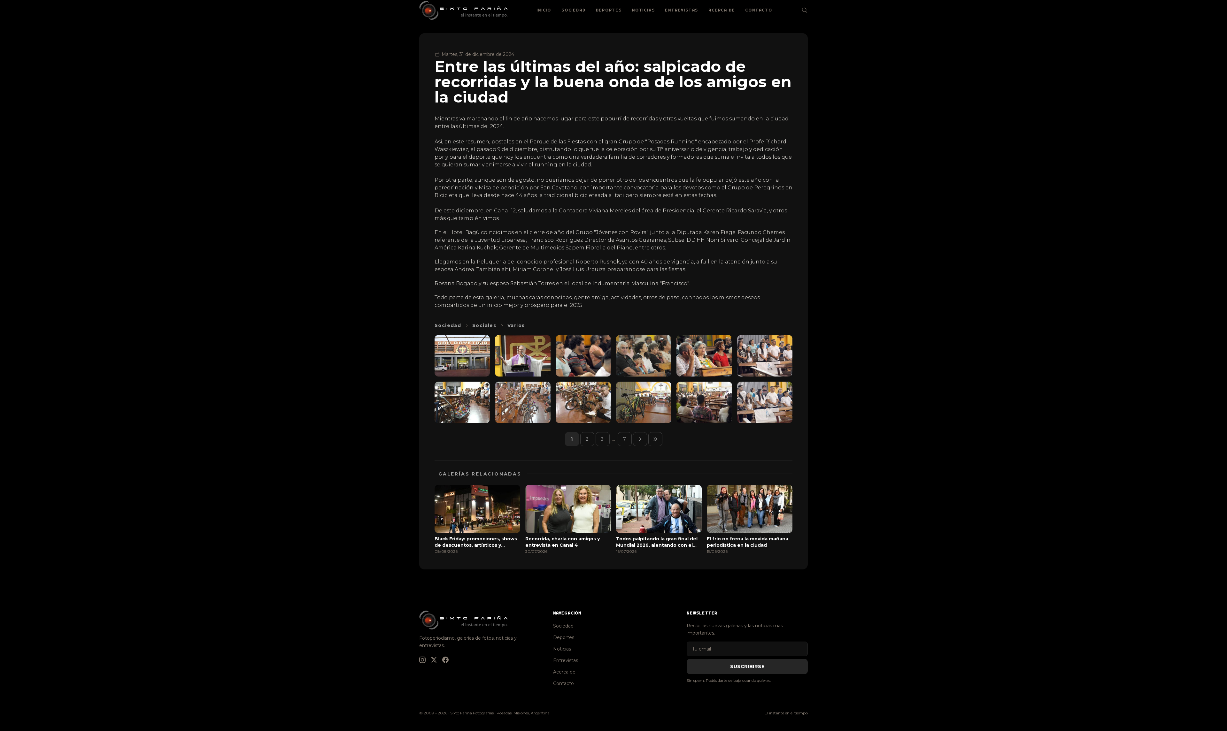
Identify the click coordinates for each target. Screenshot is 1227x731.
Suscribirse (747, 666)
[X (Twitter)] (434, 660)
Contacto (758, 10)
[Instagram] (422, 660)
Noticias (643, 10)
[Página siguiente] (640, 439)
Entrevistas (681, 10)
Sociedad (573, 10)
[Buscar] (804, 10)
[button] (462, 356)
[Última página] (655, 439)
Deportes (609, 10)
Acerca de (721, 10)
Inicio (543, 10)
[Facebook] (445, 660)
